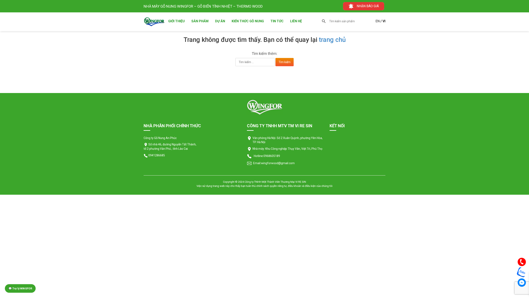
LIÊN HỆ (296, 21)
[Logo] (264, 107)
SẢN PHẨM (200, 21)
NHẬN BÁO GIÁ (368, 6)
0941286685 (156, 155)
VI (383, 21)
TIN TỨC (277, 21)
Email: (257, 163)
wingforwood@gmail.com (278, 163)
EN (377, 21)
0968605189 (271, 156)
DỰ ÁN (220, 21)
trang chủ (332, 40)
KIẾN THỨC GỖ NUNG (248, 21)
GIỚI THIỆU (176, 21)
